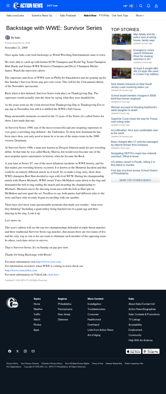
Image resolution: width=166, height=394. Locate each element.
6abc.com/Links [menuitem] (15, 15)
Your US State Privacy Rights (77, 363)
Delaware (63, 319)
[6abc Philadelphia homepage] (28, 5)
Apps (36, 330)
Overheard (93, 324)
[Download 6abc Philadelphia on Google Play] (151, 351)
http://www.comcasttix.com (21, 270)
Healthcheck (94, 319)
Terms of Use (97, 363)
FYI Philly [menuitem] (104, 15)
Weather (38, 309)
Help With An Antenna (141, 340)
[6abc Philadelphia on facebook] (9, 351)
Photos (37, 324)
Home (37, 304)
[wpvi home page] (12, 303)
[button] (8, 5)
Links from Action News (100, 330)
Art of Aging (94, 335)
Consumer (93, 314)
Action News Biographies (142, 309)
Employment (135, 330)
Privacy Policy (12, 363)
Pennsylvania (65, 309)
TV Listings (134, 319)
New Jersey (64, 314)
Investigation (94, 304)
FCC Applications (13, 367)
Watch (37, 319)
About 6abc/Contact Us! (142, 304)
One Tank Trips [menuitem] (120, 15)
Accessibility (135, 324)
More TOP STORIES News (135, 180)
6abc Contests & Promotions (144, 314)
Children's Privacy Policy (52, 363)
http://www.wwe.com (48, 261)
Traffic (37, 314)
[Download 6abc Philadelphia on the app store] (133, 351)
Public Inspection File (134, 363)
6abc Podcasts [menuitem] (68, 15)
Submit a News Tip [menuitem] (42, 15)
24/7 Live (52, 5)
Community (135, 335)
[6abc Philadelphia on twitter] (17, 351)
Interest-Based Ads (114, 363)
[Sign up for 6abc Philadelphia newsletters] (33, 351)
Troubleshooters (96, 309)
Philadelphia (64, 304)
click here (53, 274)
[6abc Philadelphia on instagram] (25, 351)
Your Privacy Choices (30, 363)
